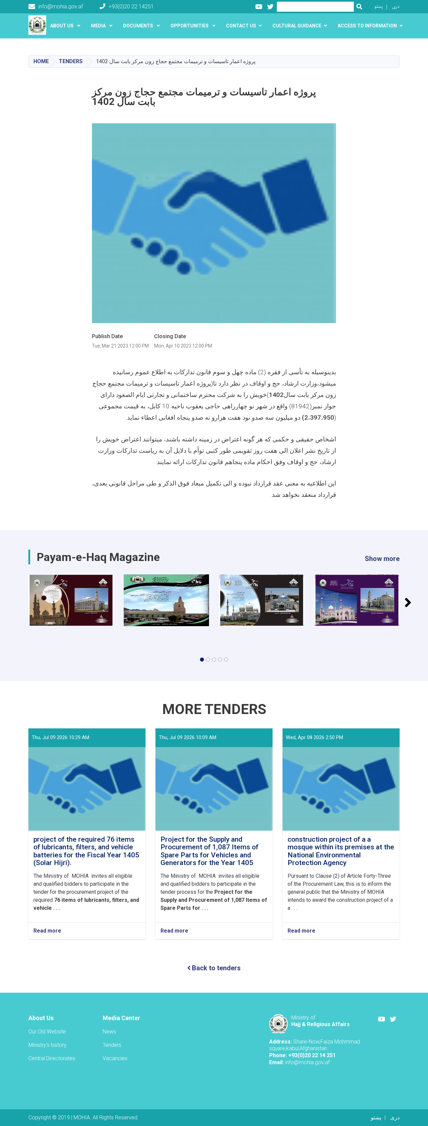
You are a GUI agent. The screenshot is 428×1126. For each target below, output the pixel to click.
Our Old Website (47, 1031)
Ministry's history (47, 1045)
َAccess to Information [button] (367, 25)
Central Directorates (51, 1058)
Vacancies (115, 1058)
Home (41, 61)
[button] (202, 660)
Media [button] (99, 25)
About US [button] (62, 25)
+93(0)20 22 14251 (131, 6)
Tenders (71, 61)
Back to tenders (216, 968)
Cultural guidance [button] (297, 25)
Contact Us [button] (241, 25)
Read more (47, 931)
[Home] (38, 25)
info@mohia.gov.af (60, 6)
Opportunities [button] (190, 25)
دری (396, 6)
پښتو (378, 6)
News (109, 1031)
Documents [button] (138, 25)
